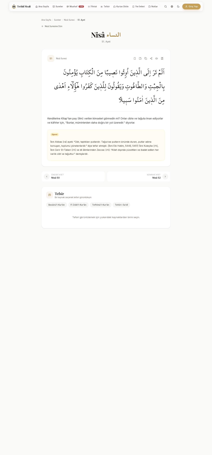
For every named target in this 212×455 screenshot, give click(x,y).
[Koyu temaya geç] (178, 6)
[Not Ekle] (140, 58)
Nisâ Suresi (69, 20)
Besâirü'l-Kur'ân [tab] (56, 205)
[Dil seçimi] (172, 6)
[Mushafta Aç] (162, 58)
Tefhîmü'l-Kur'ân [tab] (100, 205)
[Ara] (165, 6)
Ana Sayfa (46, 20)
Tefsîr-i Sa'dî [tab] (121, 205)
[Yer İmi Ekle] (134, 58)
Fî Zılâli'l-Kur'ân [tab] (78, 205)
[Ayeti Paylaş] (151, 58)
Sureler (57, 20)
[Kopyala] (145, 58)
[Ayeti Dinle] (156, 58)
